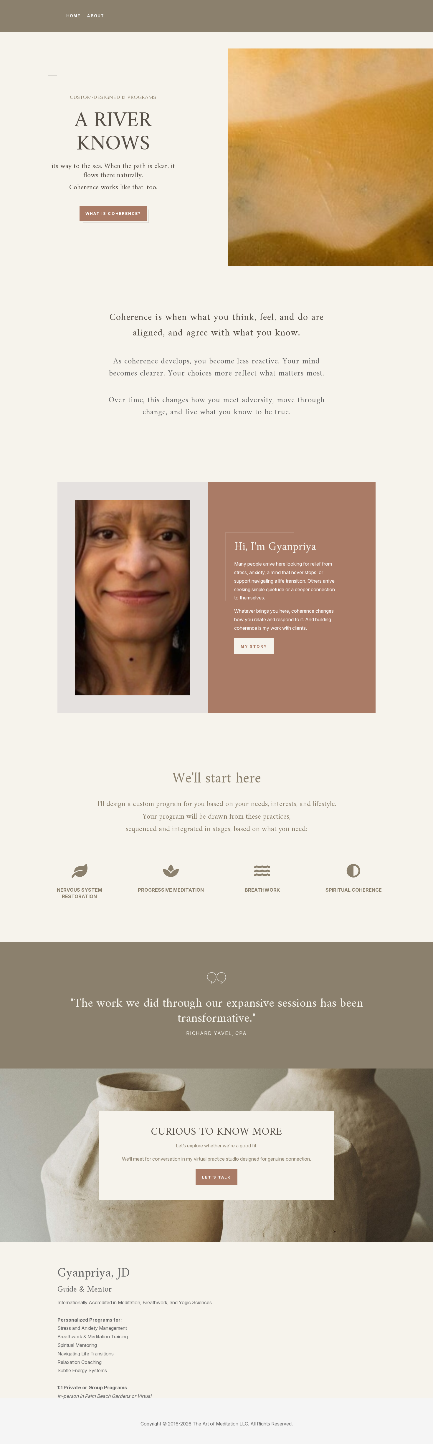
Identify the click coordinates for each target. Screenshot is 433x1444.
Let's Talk (216, 1177)
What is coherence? (113, 213)
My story (254, 646)
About (95, 15)
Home (73, 15)
